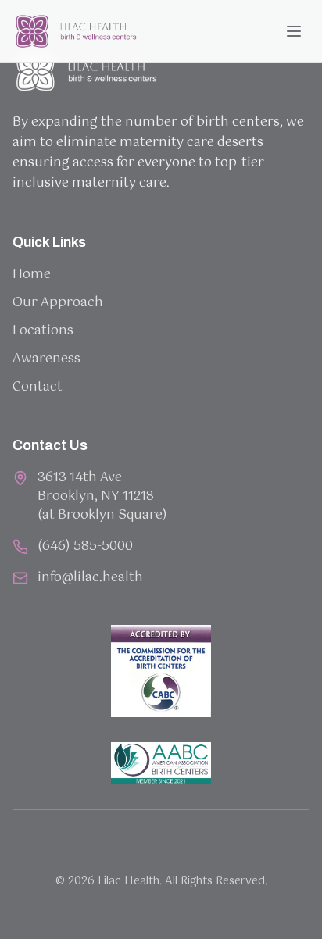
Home (32, 274)
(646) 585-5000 (85, 546)
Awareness (46, 359)
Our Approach (58, 302)
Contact (38, 387)
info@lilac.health (90, 578)
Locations (43, 330)
